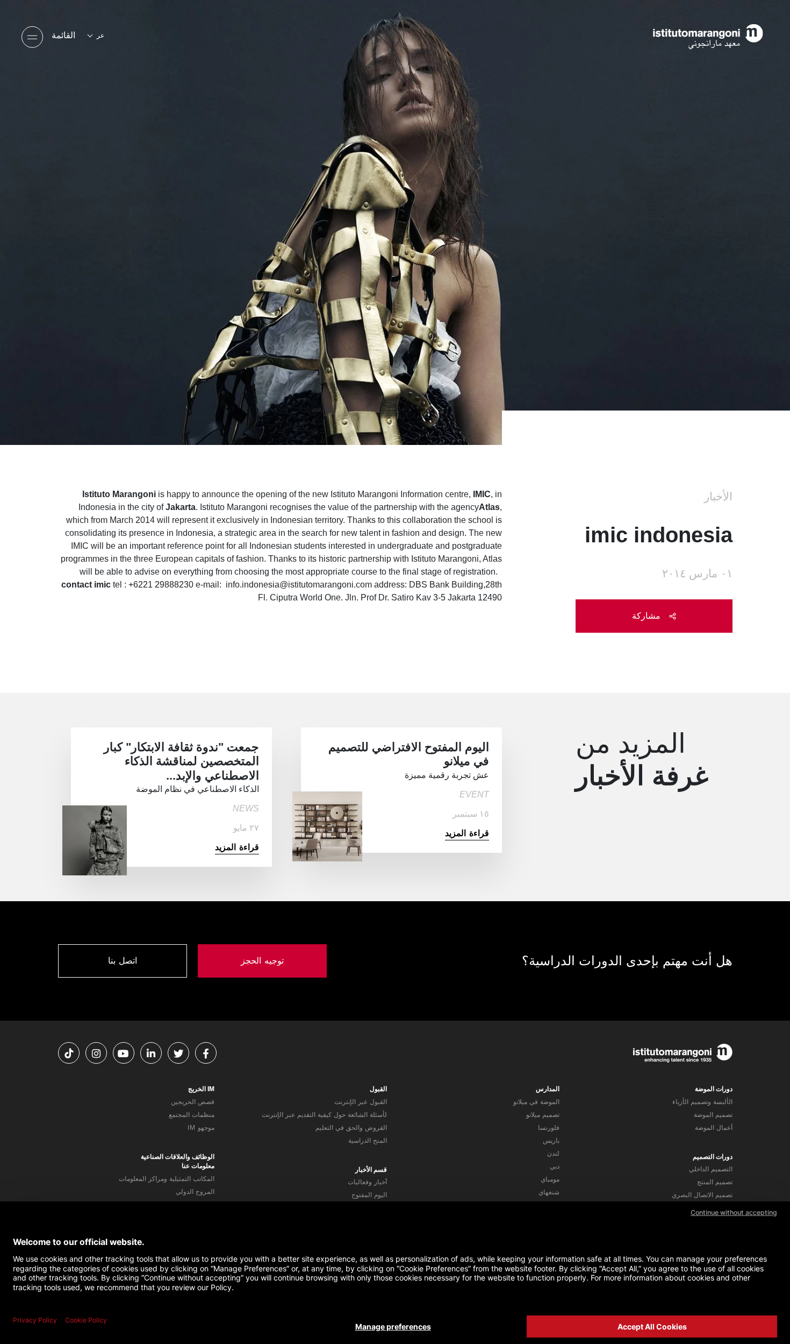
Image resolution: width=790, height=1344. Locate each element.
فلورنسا (548, 1127)
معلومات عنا (198, 1166)
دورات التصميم (712, 1157)
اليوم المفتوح (369, 1195)
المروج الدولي (195, 1192)
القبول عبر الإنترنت (360, 1102)
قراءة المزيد (467, 833)
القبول (378, 1089)
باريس (551, 1140)
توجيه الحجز (262, 960)
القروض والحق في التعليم (351, 1127)
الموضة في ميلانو (536, 1102)
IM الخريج (201, 1089)
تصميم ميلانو (542, 1115)
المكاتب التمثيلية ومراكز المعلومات (166, 1179)
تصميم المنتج (714, 1182)
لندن (553, 1153)
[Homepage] (693, 35)
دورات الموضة (713, 1089)
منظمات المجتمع (191, 1115)
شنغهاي (548, 1192)
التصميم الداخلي (710, 1169)
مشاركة (648, 615)
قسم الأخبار (371, 1169)
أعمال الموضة (713, 1127)
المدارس (547, 1089)
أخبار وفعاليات (367, 1182)
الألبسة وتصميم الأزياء (702, 1102)
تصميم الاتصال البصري (702, 1195)
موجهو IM (201, 1127)
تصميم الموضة (713, 1115)
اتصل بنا (122, 960)
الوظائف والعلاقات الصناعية (177, 1157)
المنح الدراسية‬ (367, 1140)
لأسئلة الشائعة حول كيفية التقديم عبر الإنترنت (324, 1115)
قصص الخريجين (192, 1102)
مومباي (550, 1179)
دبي (554, 1166)
